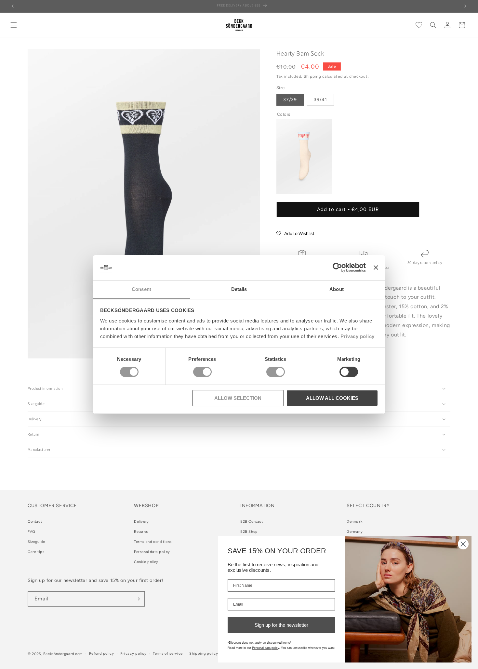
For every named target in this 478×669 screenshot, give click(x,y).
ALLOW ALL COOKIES (332, 398)
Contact (35, 521)
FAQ (31, 532)
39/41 (320, 99)
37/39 (290, 99)
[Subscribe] (137, 599)
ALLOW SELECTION (237, 398)
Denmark (354, 521)
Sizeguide (36, 542)
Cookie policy (146, 562)
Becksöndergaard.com (63, 654)
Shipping (312, 76)
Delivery (141, 521)
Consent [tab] (141, 289)
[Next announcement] (465, 6)
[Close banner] (376, 267)
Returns (141, 532)
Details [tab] (239, 289)
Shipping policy (203, 653)
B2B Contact (251, 521)
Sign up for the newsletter (281, 625)
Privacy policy (357, 336)
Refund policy (101, 653)
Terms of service (168, 653)
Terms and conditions (153, 542)
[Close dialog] (463, 544)
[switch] (202, 372)
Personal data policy (152, 552)
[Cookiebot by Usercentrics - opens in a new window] (337, 267)
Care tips (36, 552)
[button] (14, 25)
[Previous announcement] (13, 6)
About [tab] (336, 289)
